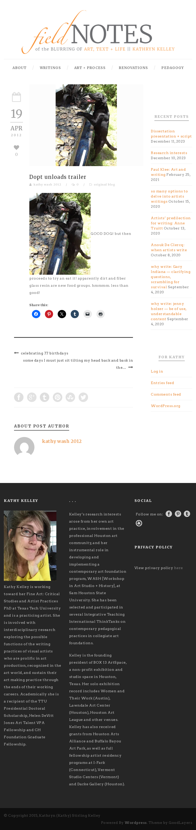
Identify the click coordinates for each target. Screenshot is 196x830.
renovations (133, 68)
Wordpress (136, 823)
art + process (90, 68)
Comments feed (166, 394)
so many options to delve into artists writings (169, 196)
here (178, 568)
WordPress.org (165, 406)
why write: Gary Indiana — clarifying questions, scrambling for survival (170, 276)
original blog (104, 184)
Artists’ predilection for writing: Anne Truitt (171, 223)
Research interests (169, 153)
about (20, 68)
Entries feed (162, 383)
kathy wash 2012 (47, 184)
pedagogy (172, 68)
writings (50, 68)
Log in (157, 371)
